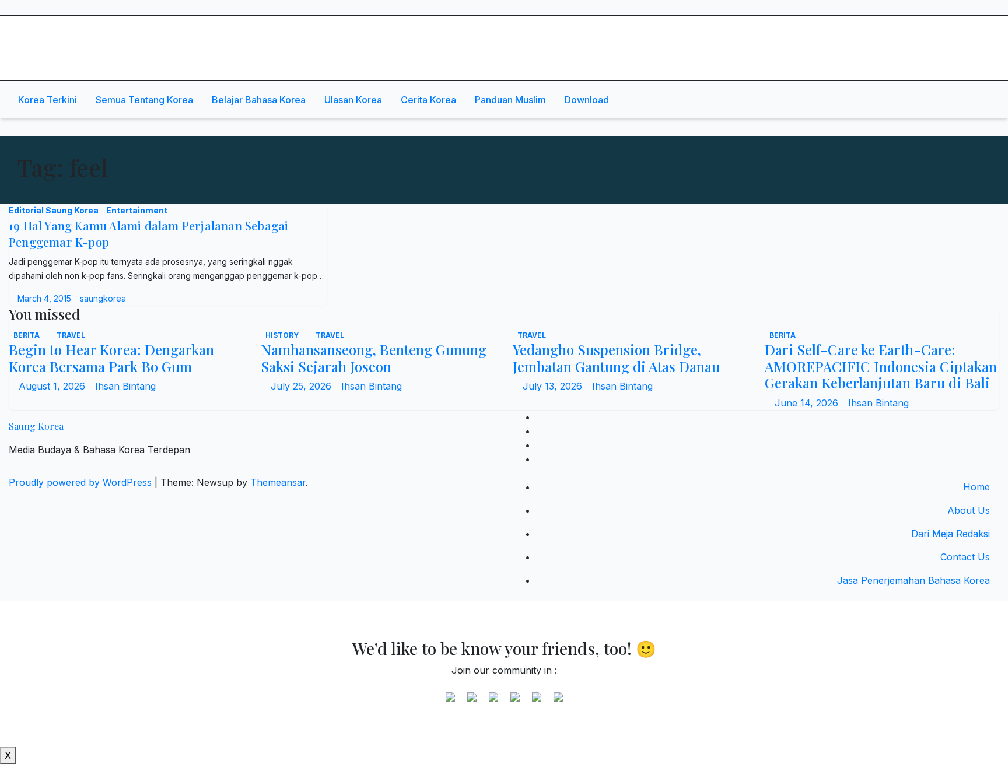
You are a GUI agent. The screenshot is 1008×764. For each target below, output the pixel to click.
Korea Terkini (47, 100)
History (282, 335)
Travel (71, 335)
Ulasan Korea (353, 100)
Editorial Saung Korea (54, 210)
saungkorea (103, 298)
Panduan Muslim (510, 100)
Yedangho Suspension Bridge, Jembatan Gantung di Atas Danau (616, 358)
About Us (968, 510)
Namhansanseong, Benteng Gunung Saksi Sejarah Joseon (374, 358)
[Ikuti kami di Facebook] (450, 701)
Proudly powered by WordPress (82, 482)
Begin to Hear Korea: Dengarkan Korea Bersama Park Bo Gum (111, 358)
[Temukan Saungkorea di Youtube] (515, 701)
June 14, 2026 (808, 403)
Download (587, 100)
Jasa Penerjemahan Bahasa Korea (913, 580)
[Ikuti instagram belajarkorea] (558, 701)
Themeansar (278, 482)
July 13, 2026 (554, 386)
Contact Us (965, 557)
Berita (27, 335)
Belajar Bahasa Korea (259, 100)
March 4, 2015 (46, 298)
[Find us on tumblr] (536, 701)
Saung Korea (68, 32)
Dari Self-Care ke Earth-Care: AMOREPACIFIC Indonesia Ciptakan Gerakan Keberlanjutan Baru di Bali (881, 366)
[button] (953, 100)
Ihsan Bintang (125, 386)
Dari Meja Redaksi (950, 533)
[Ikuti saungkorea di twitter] (472, 701)
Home (976, 487)
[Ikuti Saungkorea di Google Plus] (493, 701)
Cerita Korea (428, 100)
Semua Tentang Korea (144, 100)
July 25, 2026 (302, 386)
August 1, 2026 (53, 386)
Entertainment (136, 210)
